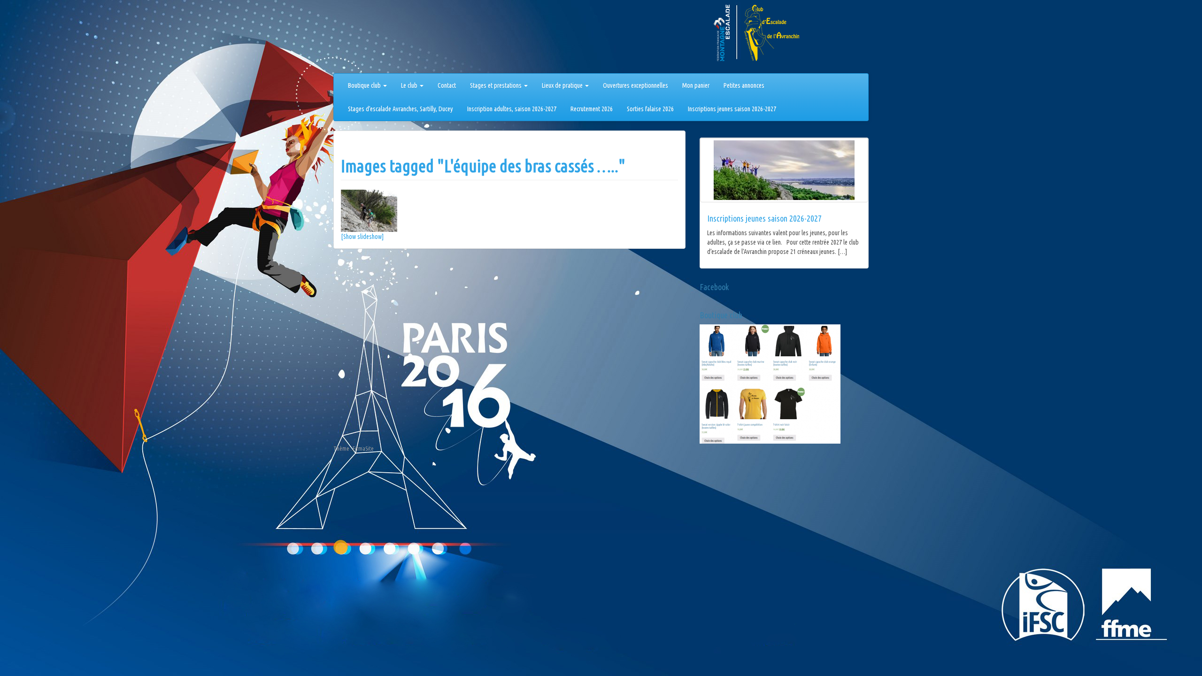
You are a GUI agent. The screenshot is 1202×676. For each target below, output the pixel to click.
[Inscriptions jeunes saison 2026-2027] (784, 170)
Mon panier (695, 85)
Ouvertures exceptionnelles (635, 85)
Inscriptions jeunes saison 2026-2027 (732, 109)
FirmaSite (363, 449)
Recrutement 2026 (591, 109)
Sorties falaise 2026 (650, 109)
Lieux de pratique (563, 85)
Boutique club (365, 85)
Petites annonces (744, 85)
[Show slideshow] (362, 236)
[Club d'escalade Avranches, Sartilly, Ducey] (368, 38)
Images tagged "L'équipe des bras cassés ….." (483, 166)
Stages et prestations (496, 85)
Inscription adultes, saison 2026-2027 (511, 109)
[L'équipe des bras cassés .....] (509, 211)
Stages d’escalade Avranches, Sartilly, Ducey (400, 109)
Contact (447, 85)
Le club (410, 85)
